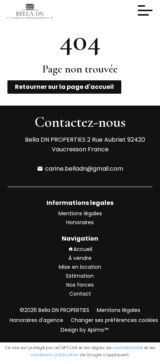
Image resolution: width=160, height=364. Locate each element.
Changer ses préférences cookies (114, 320)
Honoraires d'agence (36, 320)
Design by (83, 330)
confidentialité (127, 348)
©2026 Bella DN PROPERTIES (54, 310)
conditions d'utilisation (55, 355)
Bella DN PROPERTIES (55, 139)
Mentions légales (118, 310)
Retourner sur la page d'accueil (64, 87)
